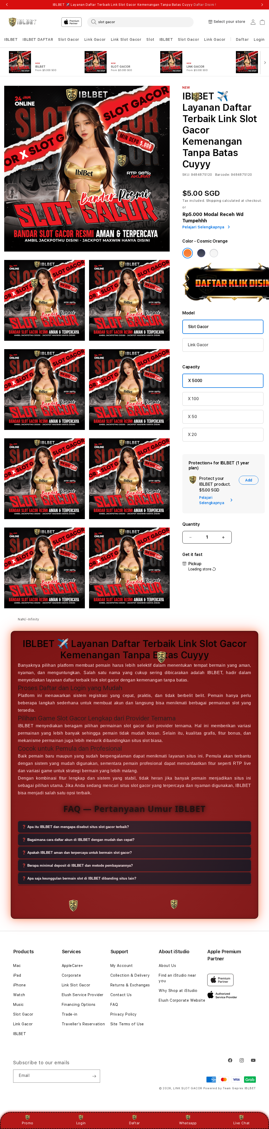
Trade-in (69, 1014)
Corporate (71, 975)
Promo (27, 1123)
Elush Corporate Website (182, 1000)
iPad (17, 975)
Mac (17, 966)
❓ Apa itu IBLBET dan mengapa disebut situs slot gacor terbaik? (75, 827)
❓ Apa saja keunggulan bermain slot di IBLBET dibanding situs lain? (79, 878)
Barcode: (222, 175)
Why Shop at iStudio (178, 990)
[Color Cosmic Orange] (187, 253)
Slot (150, 39)
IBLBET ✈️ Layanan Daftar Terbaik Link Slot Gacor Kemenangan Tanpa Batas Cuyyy (134, 5)
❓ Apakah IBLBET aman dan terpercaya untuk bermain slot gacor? (77, 853)
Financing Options (79, 1004)
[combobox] (140, 22)
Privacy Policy (123, 1014)
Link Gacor (95, 39)
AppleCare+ (72, 966)
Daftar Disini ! (205, 5)
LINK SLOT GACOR (187, 1088)
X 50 (192, 416)
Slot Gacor (68, 39)
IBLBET (11, 39)
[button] (11, 39)
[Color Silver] (214, 253)
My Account (121, 966)
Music (18, 1004)
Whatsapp (188, 1123)
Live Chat (241, 1123)
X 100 (193, 398)
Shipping (213, 201)
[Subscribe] (94, 1076)
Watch (19, 995)
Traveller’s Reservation (83, 1024)
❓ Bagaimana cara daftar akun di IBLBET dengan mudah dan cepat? (78, 840)
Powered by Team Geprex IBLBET (229, 1088)
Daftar (134, 1123)
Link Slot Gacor (126, 39)
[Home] (22, 22)
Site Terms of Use (127, 1024)
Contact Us (121, 995)
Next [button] (262, 4)
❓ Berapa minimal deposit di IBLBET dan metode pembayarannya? (77, 865)
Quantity (191, 524)
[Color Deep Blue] (201, 253)
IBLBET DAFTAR (38, 39)
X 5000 (195, 380)
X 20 (192, 434)
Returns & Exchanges (130, 985)
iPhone (19, 985)
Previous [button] (6, 4)
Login (81, 1123)
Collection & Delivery (130, 975)
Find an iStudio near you (177, 978)
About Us (167, 966)
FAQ (114, 1004)
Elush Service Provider (83, 995)
